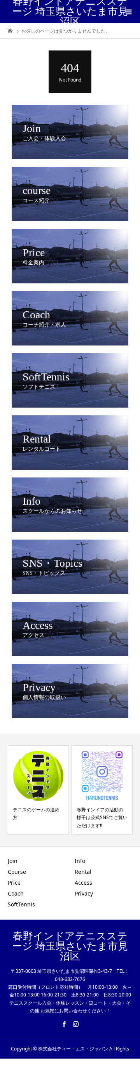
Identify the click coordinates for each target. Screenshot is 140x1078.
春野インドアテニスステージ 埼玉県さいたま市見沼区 (70, 11)
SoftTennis (21, 904)
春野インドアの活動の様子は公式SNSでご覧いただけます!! (102, 817)
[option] (38, 790)
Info (80, 860)
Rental (83, 871)
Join (13, 860)
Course (17, 871)
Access (83, 882)
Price (14, 882)
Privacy (84, 893)
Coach (16, 893)
